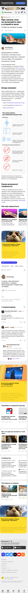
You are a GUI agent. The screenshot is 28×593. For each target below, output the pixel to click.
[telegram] (7, 554)
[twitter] (15, 554)
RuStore (19, 547)
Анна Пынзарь (10, 276)
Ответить (3, 322)
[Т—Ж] (13, 9)
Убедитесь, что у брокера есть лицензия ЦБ (9, 220)
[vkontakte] (11, 554)
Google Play (7, 547)
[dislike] (24, 322)
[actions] (8, 322)
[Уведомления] (19, 12)
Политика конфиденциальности (9, 570)
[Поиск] (16, 12)
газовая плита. (10, 107)
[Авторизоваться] (22, 12)
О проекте (4, 563)
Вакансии (3, 559)
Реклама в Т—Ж (5, 568)
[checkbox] (24, 12)
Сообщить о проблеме (7, 561)
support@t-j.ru (10, 578)
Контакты (3, 565)
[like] (20, 322)
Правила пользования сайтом (9, 572)
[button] (26, 0)
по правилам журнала (7, 301)
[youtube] (19, 554)
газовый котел (17, 105)
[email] (3, 554)
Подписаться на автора (10, 262)
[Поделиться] (24, 30)
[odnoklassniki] (23, 554)
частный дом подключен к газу (15, 102)
